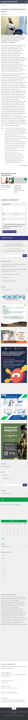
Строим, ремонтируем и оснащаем (10, 274)
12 (10, 530)
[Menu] (26, 2)
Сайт (4, 219)
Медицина (4, 5)
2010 (3, 581)
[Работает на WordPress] (10, 715)
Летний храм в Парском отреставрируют (11, 504)
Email (16, 214)
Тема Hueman (20, 715)
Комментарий (6, 204)
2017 (3, 558)
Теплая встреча (6, 277)
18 (6, 532)
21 (17, 532)
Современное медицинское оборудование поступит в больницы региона (19, 188)
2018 (3, 555)
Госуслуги (4, 475)
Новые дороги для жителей (9, 281)
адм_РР (4, 14)
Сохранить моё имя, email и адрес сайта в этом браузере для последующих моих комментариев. (14, 226)
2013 (3, 571)
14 (17, 530)
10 (3, 530)
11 (6, 530)
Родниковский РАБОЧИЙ (9, 2)
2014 (3, 568)
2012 (3, 575)
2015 (3, 565)
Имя (4, 214)
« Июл (2, 538)
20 (14, 532)
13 (14, 530)
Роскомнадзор (5, 478)
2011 (3, 578)
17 (3, 532)
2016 (3, 561)
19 (10, 532)
